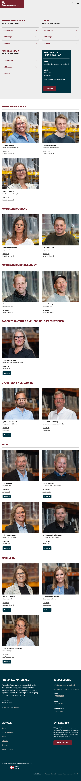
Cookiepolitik (61, 774)
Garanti (4, 736)
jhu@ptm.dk (6, 492)
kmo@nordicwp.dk (48, 256)
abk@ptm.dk (47, 543)
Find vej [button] (50, 88)
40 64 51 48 (46, 428)
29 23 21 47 (6, 428)
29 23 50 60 (46, 489)
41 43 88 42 (6, 541)
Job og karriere (7, 732)
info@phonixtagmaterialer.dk (54, 79)
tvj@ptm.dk (6, 543)
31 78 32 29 (46, 310)
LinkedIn (7, 373)
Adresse (6, 43)
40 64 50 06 (6, 603)
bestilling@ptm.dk (8, 154)
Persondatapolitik (50, 774)
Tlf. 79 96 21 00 (58, 696)
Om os (4, 728)
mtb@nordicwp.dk (8, 605)
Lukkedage (7, 37)
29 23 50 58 (6, 655)
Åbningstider (8, 30)
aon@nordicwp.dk (8, 657)
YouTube (6, 708)
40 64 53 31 (6, 489)
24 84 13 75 (46, 603)
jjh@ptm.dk (46, 430)
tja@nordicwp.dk (8, 312)
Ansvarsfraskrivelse (73, 774)
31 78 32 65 (6, 310)
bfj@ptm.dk (6, 430)
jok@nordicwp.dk (48, 312)
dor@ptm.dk (6, 368)
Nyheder (5, 745)
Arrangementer (7, 749)
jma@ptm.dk (47, 492)
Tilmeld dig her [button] (62, 743)
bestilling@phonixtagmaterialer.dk (56, 64)
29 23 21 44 (46, 541)
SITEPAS (5, 741)
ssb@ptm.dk (47, 605)
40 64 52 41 (6, 366)
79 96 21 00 (6, 151)
